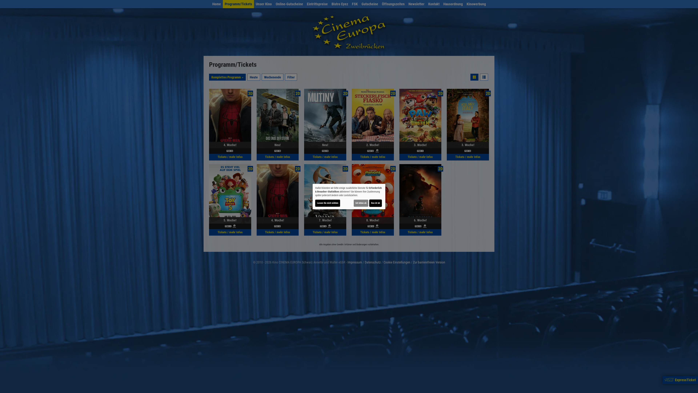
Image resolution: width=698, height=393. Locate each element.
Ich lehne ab (361, 203)
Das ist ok (375, 203)
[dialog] (349, 196)
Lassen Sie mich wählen (327, 203)
